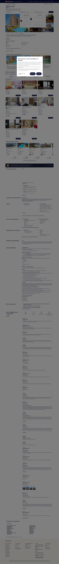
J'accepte (39, 73)
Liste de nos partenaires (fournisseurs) (22, 70)
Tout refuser (33, 73)
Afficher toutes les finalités (22, 74)
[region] (30, 66)
